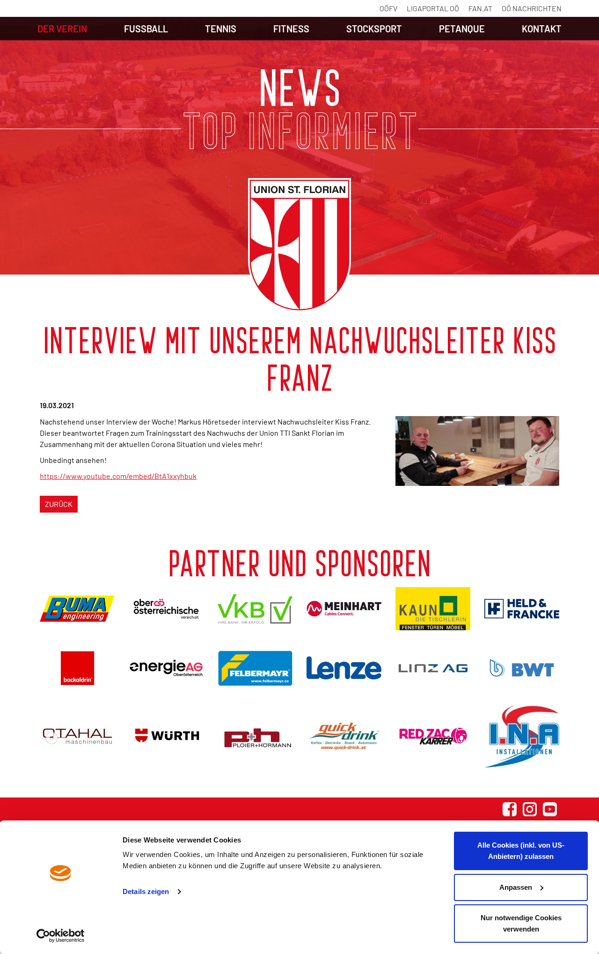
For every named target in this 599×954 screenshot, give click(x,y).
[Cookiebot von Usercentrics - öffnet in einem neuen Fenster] (61, 936)
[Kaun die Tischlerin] (432, 608)
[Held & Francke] (521, 609)
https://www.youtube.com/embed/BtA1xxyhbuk (118, 475)
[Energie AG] (166, 668)
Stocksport (374, 28)
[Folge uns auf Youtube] (550, 809)
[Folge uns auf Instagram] (530, 809)
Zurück (59, 503)
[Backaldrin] (77, 668)
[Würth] (166, 736)
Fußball (146, 28)
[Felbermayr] (255, 668)
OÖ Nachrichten (532, 8)
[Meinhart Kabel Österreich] (344, 609)
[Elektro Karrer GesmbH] (432, 736)
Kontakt (542, 28)
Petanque (462, 28)
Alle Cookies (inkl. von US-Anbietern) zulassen (520, 850)
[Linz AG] (432, 668)
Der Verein (62, 28)
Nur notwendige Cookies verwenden (521, 923)
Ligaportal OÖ (433, 8)
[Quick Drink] (344, 736)
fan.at (480, 8)
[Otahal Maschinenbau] (77, 736)
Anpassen (515, 887)
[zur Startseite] (299, 245)
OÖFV (388, 8)
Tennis (220, 28)
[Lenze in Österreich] (344, 667)
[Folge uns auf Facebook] (510, 809)
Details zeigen (146, 891)
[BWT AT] (521, 667)
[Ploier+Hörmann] (255, 736)
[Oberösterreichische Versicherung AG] (166, 608)
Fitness (291, 28)
